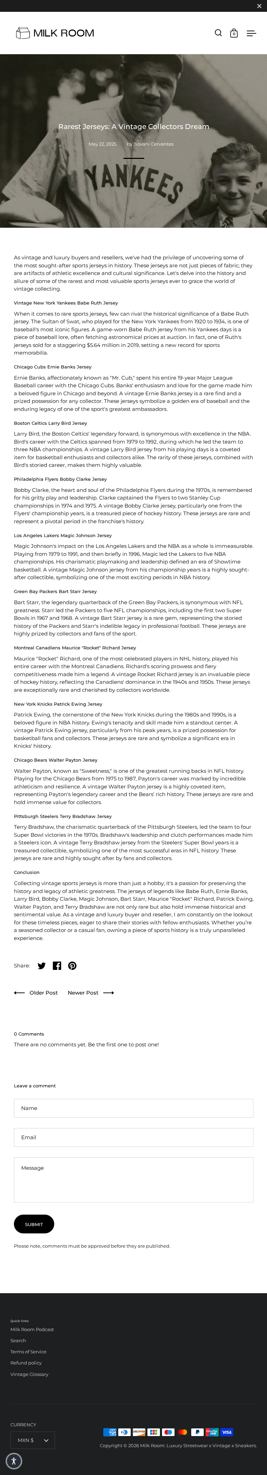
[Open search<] (218, 33)
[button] (14, 1461)
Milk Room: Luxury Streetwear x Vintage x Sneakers (198, 1445)
